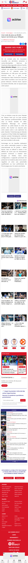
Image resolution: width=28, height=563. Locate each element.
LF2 (15, 521)
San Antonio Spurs (6, 501)
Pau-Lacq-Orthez (18, 503)
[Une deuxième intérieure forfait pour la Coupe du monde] (3, 423)
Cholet (3, 509)
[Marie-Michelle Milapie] (6, 342)
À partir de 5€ (8, 54)
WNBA (16, 516)
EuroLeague (16, 8)
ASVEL (3, 511)
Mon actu (9, 5)
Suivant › (18, 196)
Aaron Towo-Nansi (19, 488)
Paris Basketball (5, 507)
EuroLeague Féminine (19, 518)
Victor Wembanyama (6, 486)
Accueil (3, 33)
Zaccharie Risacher (6, 490)
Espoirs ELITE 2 (18, 525)
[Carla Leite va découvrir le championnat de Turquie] (3, 438)
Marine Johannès (18, 494)
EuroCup (9, 417)
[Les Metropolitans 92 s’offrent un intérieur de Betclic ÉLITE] (3, 448)
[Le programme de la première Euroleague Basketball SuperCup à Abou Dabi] (3, 413)
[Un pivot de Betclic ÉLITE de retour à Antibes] (3, 433)
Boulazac (17, 505)
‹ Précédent (11, 196)
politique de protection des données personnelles (12, 403)
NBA (24, 8)
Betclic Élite (6, 367)
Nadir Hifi (17, 496)
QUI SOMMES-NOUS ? (14, 532)
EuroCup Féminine (11, 436)
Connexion (24, 377)
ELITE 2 (8, 446)
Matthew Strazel (18, 490)
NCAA (8, 441)
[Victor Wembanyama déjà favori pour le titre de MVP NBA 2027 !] (3, 428)
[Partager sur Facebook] (21, 44)
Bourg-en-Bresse (18, 501)
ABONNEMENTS (14, 537)
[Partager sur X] (23, 44)
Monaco (4, 503)
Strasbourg (17, 511)
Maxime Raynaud (6, 488)
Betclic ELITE (7, 8)
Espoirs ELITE (18, 523)
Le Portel (17, 509)
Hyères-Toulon (18, 507)
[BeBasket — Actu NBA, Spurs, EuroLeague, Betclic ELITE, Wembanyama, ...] (14, 2)
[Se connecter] (26, 2)
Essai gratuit (19, 54)
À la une (3, 5)
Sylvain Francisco (18, 492)
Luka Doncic (4, 494)
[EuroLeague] (23, 342)
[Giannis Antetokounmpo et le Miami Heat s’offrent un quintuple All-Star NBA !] (3, 457)
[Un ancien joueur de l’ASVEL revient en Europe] (3, 418)
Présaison (9, 432)
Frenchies (20, 5)
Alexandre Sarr (5, 492)
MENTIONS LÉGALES (14, 547)
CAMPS (14, 535)
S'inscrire (23, 400)
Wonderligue (17, 519)
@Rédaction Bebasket (8, 40)
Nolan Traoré (5, 496)
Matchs (15, 5)
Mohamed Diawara (19, 486)
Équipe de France (11, 422)
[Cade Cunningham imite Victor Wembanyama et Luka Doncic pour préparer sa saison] (3, 453)
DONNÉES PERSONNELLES (14, 540)
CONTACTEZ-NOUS (14, 550)
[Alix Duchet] (14, 342)
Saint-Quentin (5, 505)
